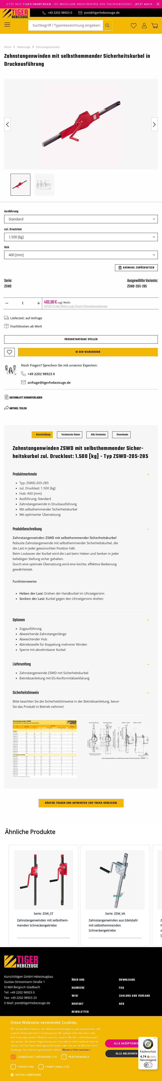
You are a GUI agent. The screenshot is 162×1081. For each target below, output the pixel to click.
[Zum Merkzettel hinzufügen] (9, 352)
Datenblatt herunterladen (25, 398)
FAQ (121, 988)
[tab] (42, 434)
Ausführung (11, 211)
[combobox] (65, 25)
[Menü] (8, 24)
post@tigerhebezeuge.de (102, 13)
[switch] (148, 1065)
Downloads (127, 980)
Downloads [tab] (122, 435)
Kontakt (78, 1004)
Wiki (75, 996)
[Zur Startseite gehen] (17, 13)
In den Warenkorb (88, 352)
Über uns (78, 980)
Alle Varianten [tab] (98, 435)
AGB (121, 1004)
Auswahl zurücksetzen (138, 268)
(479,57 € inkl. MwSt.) (75, 306)
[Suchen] (108, 25)
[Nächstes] (154, 124)
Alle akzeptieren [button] (126, 1043)
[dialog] (81, 1048)
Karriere (78, 988)
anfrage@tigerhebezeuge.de (49, 382)
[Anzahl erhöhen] (38, 303)
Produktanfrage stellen (81, 339)
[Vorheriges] (7, 124)
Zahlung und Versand (134, 996)
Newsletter (80, 1012)
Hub (6, 247)
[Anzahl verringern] (6, 303)
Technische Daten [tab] (70, 435)
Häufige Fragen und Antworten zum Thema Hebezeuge (81, 803)
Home (7, 47)
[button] (56, 1075)
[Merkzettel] (133, 25)
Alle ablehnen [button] (126, 1053)
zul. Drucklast (13, 229)
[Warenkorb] (153, 25)
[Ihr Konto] (144, 25)
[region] (81, 139)
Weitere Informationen (76, 1049)
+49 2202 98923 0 (60, 13)
